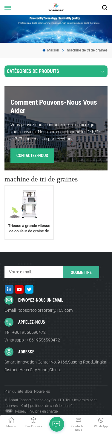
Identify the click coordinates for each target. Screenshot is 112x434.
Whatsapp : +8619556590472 (32, 340)
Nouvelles (42, 391)
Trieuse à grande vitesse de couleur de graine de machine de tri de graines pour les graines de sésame (28, 228)
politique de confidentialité (51, 406)
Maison (52, 50)
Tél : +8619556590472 (25, 332)
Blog (28, 391)
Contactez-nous (32, 155)
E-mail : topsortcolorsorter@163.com (38, 310)
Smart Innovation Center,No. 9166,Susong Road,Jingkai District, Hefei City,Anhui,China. (55, 366)
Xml (24, 406)
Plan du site (13, 391)
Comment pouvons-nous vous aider (53, 106)
